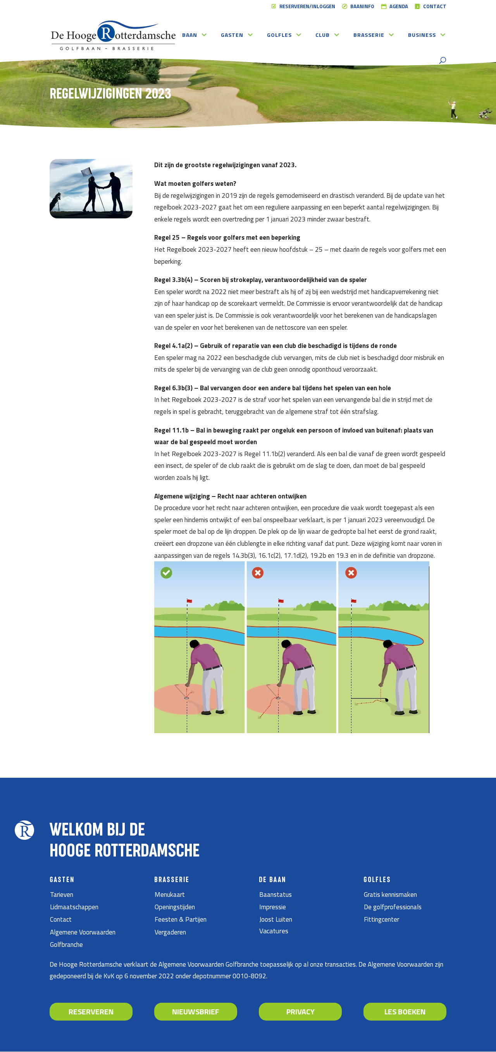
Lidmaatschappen (74, 907)
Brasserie (368, 35)
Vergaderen (170, 932)
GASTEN (62, 880)
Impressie (272, 907)
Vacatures (273, 931)
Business (422, 35)
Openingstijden (175, 907)
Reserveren (91, 1011)
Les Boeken (404, 1011)
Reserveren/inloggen (307, 7)
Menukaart (170, 894)
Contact (434, 7)
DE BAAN (272, 880)
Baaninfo (362, 7)
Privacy (300, 1011)
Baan (189, 35)
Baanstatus (275, 894)
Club (322, 35)
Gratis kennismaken (390, 894)
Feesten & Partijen (181, 919)
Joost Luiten (275, 919)
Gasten (232, 35)
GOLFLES (377, 880)
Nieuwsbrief (195, 1011)
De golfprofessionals (393, 907)
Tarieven (61, 894)
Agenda (398, 7)
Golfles (279, 35)
